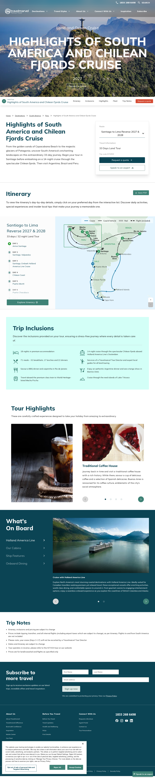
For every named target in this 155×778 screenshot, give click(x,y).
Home (8, 116)
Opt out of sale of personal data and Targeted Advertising (21, 768)
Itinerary (76, 101)
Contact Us (83, 727)
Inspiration (126, 11)
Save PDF (142, 193)
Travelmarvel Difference (14, 723)
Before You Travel (51, 714)
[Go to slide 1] (105, 499)
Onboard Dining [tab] (16, 563)
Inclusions (89, 101)
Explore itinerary (26, 302)
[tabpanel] (101, 561)
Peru (47, 116)
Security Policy (115, 771)
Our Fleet (9, 738)
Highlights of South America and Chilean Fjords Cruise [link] (74, 116)
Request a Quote (77, 86)
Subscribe (142, 11)
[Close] (82, 743)
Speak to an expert (120, 167)
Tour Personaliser (85, 730)
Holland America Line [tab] (20, 540)
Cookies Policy (87, 771)
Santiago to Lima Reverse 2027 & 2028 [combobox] (120, 133)
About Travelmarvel (13, 719)
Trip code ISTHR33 (106, 154)
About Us (10, 714)
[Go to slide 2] (110, 499)
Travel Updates (48, 723)
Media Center (11, 734)
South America (35, 116)
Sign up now (71, 688)
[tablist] (26, 542)
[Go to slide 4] (121, 499)
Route (102, 126)
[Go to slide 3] (116, 499)
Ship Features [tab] (15, 556)
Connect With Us (87, 714)
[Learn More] (116, 720)
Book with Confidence (13, 727)
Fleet (115, 101)
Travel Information (107, 143)
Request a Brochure (86, 719)
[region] (44, 757)
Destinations (20, 116)
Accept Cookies (75, 767)
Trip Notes (127, 101)
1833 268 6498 (128, 2)
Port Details (47, 734)
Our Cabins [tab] (13, 548)
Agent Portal (83, 723)
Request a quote (144, 101)
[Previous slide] (85, 499)
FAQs (44, 730)
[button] (150, 300)
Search (146, 2)
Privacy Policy (111, 696)
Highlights (103, 101)
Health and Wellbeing (50, 727)
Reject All (57, 767)
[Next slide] (141, 499)
